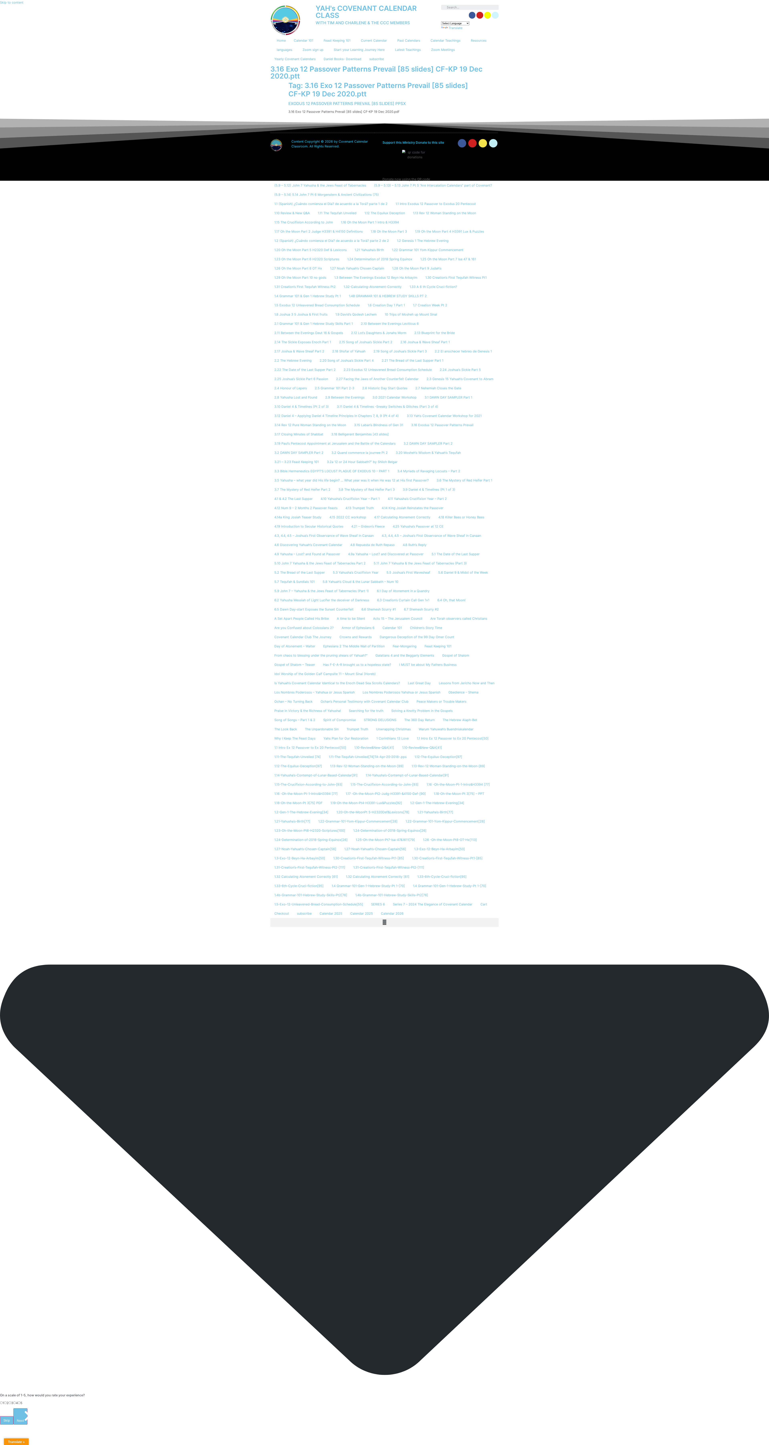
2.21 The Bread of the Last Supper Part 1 (412, 360)
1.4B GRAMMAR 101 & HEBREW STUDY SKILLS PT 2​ (388, 296)
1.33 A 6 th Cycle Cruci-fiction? (433, 287)
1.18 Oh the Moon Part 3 (389, 231)
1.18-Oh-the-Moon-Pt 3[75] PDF (298, 803)
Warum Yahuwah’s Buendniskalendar (446, 729)
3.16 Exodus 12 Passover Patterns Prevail (442, 425)
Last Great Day (419, 683)
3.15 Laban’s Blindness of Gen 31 (378, 425)
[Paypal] (495, 15)
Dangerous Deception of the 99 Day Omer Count (417, 637)
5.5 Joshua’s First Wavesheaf (408, 572)
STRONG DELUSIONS (380, 720)
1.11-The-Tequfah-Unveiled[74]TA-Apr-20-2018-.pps (368, 757)
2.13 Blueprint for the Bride (434, 333)
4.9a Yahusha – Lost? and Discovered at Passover (386, 554)
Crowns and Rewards (355, 637)
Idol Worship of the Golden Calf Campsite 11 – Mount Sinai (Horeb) (325, 674)
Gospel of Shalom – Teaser (294, 665)
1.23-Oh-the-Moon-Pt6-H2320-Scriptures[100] (309, 830)
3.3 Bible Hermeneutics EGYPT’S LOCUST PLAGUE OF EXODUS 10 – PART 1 (331, 471)
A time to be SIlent (351, 619)
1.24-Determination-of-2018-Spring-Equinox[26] (390, 830)
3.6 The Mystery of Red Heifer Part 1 (464, 480)
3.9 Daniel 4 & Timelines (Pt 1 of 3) (429, 489)
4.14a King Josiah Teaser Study (297, 517)
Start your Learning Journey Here (359, 50)
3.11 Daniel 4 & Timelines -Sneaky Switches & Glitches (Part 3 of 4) (387, 407)
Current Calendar (374, 40)
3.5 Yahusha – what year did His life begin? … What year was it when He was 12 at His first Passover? (351, 480)
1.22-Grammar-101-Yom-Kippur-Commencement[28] (358, 821)
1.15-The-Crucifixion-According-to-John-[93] (308, 784)
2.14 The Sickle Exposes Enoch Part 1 (302, 342)
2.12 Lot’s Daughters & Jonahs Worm (378, 333)
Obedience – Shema (463, 692)
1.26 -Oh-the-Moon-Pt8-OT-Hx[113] (450, 840)
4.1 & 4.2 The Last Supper (293, 499)
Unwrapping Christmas (393, 729)
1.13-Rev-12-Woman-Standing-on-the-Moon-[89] (367, 766)
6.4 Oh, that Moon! (451, 600)
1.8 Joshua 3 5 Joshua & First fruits (300, 314)
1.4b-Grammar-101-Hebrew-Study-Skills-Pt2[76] (310, 895)
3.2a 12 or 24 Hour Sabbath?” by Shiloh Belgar (362, 462)
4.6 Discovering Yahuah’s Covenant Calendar (308, 545)
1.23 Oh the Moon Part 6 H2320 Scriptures (306, 259)
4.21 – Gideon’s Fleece (368, 526)
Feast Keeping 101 (337, 40)
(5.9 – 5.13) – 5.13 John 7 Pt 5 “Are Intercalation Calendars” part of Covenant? (433, 185)
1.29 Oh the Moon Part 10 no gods (300, 277)
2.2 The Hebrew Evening (293, 360)
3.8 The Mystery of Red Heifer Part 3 (366, 489)
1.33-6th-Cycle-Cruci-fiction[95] (442, 877)
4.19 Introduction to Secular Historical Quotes (308, 526)
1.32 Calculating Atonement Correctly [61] (306, 877)
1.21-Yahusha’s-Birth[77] (435, 812)
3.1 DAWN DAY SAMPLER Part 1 (448, 397)
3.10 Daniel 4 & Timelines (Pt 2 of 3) (301, 407)
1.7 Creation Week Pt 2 (430, 305)
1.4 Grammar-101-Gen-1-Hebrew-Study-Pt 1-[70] (368, 886)
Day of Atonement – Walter (294, 646)
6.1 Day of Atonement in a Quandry (403, 591)
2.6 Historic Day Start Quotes (384, 388)
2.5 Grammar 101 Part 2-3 (334, 388)
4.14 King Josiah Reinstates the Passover (412, 508)
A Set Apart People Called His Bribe (301, 619)
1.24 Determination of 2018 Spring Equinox (379, 259)
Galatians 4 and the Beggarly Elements (404, 655)
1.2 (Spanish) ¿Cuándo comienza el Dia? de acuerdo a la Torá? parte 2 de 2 (331, 241)
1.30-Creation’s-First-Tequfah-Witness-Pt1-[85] (368, 858)
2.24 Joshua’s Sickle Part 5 (460, 370)
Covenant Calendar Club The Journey (302, 637)
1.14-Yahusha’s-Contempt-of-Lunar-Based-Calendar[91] (316, 775)
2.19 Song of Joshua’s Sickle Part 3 (400, 351)
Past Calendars (408, 40)
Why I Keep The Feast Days (294, 738)
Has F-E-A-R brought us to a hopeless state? (357, 665)
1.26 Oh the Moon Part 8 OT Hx (298, 268)
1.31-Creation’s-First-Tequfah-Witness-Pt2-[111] (309, 867)
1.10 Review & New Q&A (292, 213)
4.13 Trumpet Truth (359, 508)
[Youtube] (472, 143)
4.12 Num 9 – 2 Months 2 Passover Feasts (305, 508)
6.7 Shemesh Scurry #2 (421, 609)
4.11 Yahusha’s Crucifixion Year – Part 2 (417, 499)
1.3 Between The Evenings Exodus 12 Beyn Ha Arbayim (375, 277)
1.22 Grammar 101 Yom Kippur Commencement (427, 250)
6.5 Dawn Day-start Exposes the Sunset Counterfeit (313, 609)
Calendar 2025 (331, 913)
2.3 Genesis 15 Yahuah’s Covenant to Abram (460, 379)
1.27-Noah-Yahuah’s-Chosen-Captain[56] (305, 849)
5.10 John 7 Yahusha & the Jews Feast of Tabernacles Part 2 (320, 563)
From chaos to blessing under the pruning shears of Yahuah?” (320, 655)
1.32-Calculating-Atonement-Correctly (373, 287)
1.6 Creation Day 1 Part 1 (386, 305)
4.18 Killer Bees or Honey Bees (461, 517)
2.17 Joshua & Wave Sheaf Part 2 (299, 351)
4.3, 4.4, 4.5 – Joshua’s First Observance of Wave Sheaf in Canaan (324, 536)
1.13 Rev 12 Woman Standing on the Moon (444, 213)
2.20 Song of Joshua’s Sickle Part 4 (347, 360)
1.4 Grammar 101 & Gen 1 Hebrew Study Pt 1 (307, 296)
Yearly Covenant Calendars (295, 59)
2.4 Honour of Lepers (290, 388)
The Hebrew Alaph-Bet (460, 720)
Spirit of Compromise (339, 720)
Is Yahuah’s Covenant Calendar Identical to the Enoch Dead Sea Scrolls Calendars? (337, 683)
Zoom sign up (313, 50)
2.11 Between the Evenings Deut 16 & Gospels (308, 333)
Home (281, 40)
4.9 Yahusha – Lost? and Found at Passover (307, 554)
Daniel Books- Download (342, 59)
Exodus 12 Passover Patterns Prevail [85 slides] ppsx (347, 103)
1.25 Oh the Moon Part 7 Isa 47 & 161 (448, 259)
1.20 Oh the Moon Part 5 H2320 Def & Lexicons (310, 250)
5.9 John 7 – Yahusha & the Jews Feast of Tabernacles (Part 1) (321, 591)
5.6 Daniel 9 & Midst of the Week (463, 572)
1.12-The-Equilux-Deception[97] (438, 757)
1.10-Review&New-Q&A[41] (374, 748)
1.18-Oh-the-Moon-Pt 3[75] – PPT (459, 794)
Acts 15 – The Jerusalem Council (397, 619)
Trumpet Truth (357, 729)
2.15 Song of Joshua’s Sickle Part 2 (365, 342)
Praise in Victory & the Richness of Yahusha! (307, 711)
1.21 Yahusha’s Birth (369, 250)
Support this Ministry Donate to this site (413, 142)
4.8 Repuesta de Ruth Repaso (372, 545)
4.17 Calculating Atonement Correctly (402, 517)
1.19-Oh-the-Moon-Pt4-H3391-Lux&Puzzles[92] (366, 803)
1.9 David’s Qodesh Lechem (356, 314)
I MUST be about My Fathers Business (428, 665)
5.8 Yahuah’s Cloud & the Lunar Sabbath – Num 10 (360, 582)
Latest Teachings (408, 50)
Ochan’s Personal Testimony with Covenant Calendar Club (365, 701)
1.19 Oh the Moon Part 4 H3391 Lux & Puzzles (449, 231)
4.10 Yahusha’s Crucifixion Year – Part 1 (350, 499)
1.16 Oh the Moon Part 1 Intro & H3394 (370, 222)
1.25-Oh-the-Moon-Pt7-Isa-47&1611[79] (385, 840)
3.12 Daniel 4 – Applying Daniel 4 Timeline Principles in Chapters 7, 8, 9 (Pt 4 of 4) (336, 416)
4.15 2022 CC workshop (347, 517)
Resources (478, 40)
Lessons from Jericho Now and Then (466, 683)
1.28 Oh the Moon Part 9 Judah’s (416, 268)
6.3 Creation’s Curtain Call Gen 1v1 (403, 600)
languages (284, 50)
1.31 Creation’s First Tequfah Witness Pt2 (305, 287)
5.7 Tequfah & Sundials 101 (294, 582)
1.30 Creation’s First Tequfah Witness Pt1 (456, 277)
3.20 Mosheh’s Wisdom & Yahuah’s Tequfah (428, 453)
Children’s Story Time (426, 628)
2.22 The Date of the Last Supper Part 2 (305, 370)
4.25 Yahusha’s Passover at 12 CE (418, 526)
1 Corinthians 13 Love (392, 738)
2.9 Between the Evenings (344, 397)
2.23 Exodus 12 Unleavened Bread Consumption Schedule (388, 370)
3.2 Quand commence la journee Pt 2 (359, 453)
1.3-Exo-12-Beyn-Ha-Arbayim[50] (439, 849)
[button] (384, 922)
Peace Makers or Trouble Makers (441, 701)
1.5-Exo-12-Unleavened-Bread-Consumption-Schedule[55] (318, 904)
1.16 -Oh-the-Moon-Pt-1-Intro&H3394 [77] (458, 784)
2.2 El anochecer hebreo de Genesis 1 (463, 351)
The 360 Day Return (419, 720)
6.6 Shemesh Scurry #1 (378, 609)
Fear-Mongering (405, 646)
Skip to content (11, 2)
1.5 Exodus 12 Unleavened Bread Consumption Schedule (317, 305)
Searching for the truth (366, 711)
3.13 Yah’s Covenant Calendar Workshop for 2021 (444, 416)
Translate (455, 28)
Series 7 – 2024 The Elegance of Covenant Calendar (432, 904)
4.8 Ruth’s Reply (415, 545)
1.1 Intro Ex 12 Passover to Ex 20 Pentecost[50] (453, 738)
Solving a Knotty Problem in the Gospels (422, 711)
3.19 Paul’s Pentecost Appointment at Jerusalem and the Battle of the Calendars (335, 443)
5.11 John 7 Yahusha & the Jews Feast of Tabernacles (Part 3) (420, 563)
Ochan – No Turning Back (293, 701)
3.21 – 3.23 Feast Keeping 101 (296, 462)
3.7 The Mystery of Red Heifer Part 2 (302, 489)
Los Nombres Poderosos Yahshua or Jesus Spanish (401, 692)
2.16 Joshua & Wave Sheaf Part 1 (425, 342)
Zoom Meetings (443, 50)
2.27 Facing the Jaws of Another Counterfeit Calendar (377, 379)
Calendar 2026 (392, 913)
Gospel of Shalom (455, 655)
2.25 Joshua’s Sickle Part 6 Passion (301, 379)
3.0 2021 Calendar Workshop (394, 397)
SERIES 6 (378, 904)
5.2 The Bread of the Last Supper (299, 572)
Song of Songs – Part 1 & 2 (294, 720)
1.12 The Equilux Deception (384, 213)
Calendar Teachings (445, 40)
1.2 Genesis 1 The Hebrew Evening (423, 241)
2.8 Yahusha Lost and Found (295, 397)
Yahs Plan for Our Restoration (345, 738)
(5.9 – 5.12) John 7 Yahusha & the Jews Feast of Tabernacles (320, 185)
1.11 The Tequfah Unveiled (337, 213)
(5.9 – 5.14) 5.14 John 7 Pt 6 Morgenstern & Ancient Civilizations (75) (326, 195)
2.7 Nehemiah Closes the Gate (438, 388)
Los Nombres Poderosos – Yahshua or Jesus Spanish (314, 692)
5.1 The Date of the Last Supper (456, 554)
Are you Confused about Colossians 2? (304, 628)
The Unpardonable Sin (322, 729)
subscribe (376, 59)
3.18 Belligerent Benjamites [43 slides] (360, 434)
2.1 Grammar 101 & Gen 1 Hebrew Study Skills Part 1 (313, 324)
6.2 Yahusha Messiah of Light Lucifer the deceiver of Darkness (321, 600)
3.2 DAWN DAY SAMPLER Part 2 (428, 443)
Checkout (281, 913)
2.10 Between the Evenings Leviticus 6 (390, 324)
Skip (6, 1420)
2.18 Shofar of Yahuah (348, 351)
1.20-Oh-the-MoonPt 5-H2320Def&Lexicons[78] (372, 812)
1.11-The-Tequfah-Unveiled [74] (297, 757)
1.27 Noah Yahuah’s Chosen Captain (357, 268)
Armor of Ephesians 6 (358, 628)
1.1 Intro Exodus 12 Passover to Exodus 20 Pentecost (436, 204)
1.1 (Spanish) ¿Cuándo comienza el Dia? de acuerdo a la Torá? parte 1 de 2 (331, 204)
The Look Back (285, 729)
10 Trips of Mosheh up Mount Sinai (411, 314)
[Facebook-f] (472, 15)
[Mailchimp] (487, 15)
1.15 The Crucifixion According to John (303, 222)
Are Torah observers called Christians (458, 619)
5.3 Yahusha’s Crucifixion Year (355, 572)
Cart (483, 904)
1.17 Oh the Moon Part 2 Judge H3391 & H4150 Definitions (318, 231)
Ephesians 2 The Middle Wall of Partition (354, 646)
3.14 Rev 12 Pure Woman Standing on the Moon (310, 425)
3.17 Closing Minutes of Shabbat (298, 434)
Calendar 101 (303, 40)
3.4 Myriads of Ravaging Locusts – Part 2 (428, 471)
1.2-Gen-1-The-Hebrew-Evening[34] (437, 803)
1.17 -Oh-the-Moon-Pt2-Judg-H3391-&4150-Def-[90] (386, 794)
